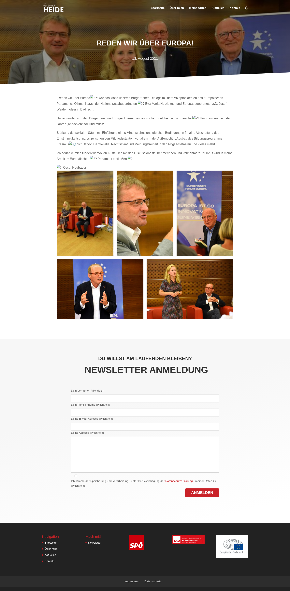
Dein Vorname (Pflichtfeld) (87, 390)
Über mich (177, 8)
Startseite (158, 8)
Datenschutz (152, 581)
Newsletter (94, 542)
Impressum (131, 581)
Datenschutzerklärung (179, 480)
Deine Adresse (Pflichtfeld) (87, 432)
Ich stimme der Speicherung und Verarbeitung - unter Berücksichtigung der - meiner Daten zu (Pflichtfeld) (143, 483)
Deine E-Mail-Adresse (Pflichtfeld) (92, 418)
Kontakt (234, 8)
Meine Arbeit (197, 8)
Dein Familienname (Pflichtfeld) (90, 404)
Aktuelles (217, 8)
